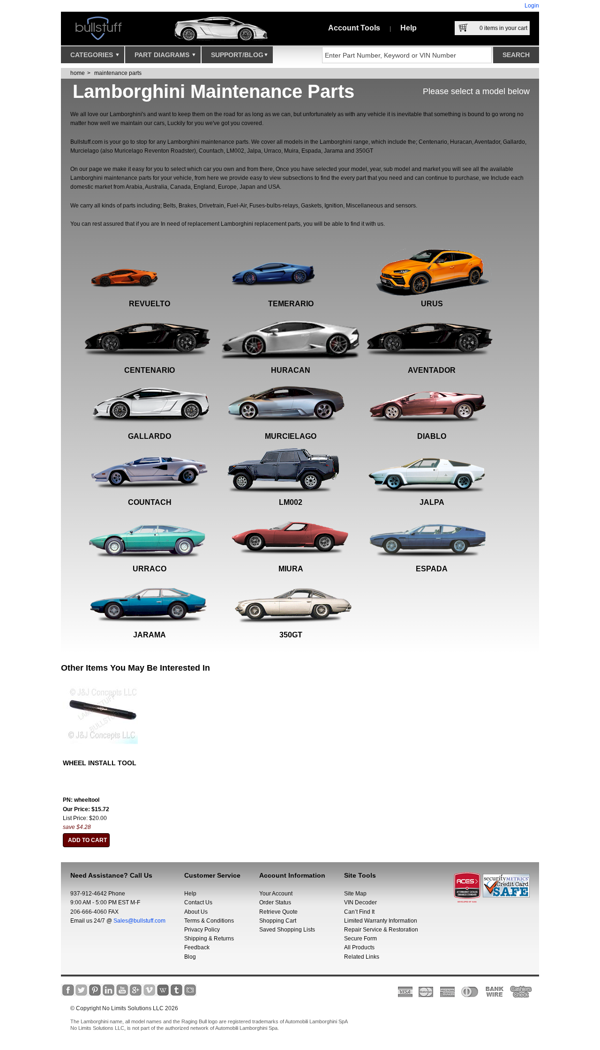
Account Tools (354, 28)
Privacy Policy (202, 929)
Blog (190, 957)
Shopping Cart (277, 920)
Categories (92, 55)
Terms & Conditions (209, 920)
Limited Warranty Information (380, 920)
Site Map (355, 893)
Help (408, 28)
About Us (196, 912)
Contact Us (198, 902)
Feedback (197, 947)
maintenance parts (118, 73)
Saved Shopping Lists (287, 929)
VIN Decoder (360, 902)
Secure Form (360, 938)
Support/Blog (237, 55)
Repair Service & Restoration (381, 929)
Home (77, 73)
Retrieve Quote (278, 912)
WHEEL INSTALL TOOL (99, 763)
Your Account (275, 893)
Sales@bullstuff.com (139, 920)
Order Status (275, 902)
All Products (359, 947)
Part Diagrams (163, 55)
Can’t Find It (359, 912)
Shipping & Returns (209, 938)
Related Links (361, 957)
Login (532, 5)
